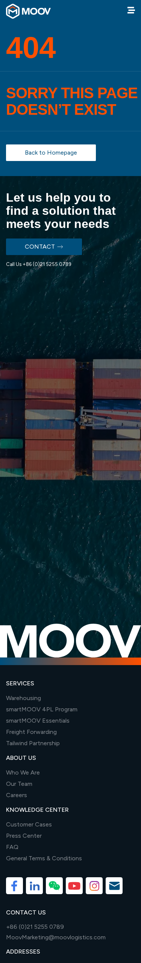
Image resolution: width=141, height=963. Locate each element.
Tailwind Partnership (33, 743)
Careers (16, 795)
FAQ (12, 847)
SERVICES (20, 683)
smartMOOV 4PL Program (41, 709)
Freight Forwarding (31, 731)
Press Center (24, 835)
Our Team (19, 783)
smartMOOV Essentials (38, 720)
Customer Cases (29, 824)
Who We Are (23, 772)
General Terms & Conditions (44, 858)
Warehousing (23, 698)
